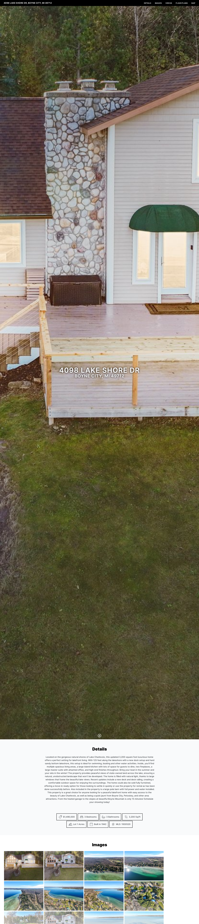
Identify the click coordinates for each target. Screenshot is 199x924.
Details (147, 3)
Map (193, 3)
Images (158, 3)
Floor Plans (182, 3)
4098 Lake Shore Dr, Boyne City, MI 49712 (28, 3)
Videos (168, 3)
